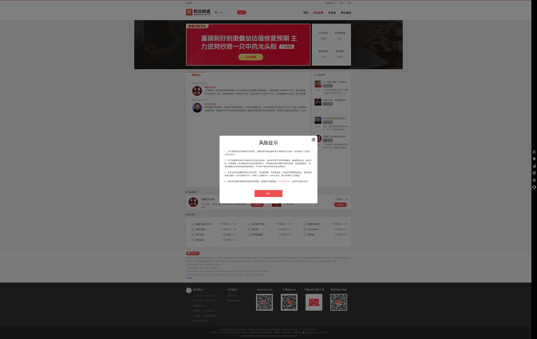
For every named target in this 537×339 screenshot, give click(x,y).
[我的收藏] (534, 180)
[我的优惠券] (534, 159)
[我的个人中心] (534, 152)
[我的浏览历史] (534, 173)
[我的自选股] (534, 166)
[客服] (534, 187)
